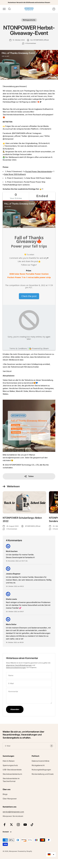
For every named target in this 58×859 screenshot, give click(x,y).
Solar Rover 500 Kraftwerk (15, 174)
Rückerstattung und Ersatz (43, 774)
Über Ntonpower (10, 799)
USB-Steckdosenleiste (12, 770)
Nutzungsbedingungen (41, 770)
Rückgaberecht (38, 765)
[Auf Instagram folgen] (18, 824)
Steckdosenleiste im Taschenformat (11, 779)
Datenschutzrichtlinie (40, 761)
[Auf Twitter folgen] (11, 824)
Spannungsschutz (10, 765)
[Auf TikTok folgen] (32, 824)
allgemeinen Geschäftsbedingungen (19, 665)
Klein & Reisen (9, 761)
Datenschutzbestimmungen (16, 667)
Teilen (31, 476)
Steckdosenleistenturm (12, 774)
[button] (51, 854)
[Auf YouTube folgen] (25, 824)
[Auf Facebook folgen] (4, 824)
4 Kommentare (30, 43)
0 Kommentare (11, 529)
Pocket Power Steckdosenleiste (38, 171)
